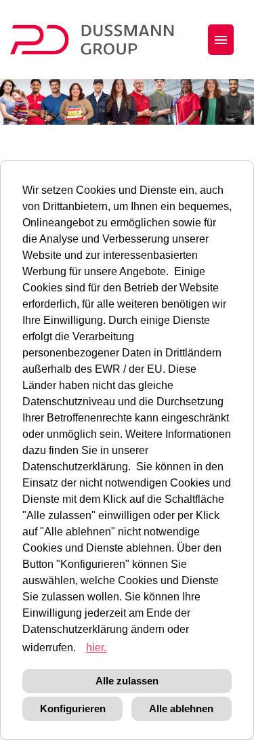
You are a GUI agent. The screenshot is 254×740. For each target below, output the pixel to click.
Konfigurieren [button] (73, 708)
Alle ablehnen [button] (181, 708)
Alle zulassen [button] (127, 680)
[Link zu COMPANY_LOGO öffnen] (100, 39)
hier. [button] (96, 647)
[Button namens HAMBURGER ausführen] (221, 39)
